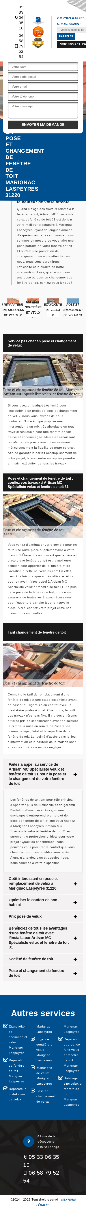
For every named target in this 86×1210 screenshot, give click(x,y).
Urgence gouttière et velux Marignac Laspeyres (45, 1049)
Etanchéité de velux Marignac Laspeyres (44, 1075)
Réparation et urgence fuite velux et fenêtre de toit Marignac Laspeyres (72, 1055)
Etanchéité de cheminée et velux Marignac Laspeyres (18, 1040)
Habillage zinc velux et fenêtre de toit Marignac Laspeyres (73, 1091)
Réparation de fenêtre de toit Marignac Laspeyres (17, 1070)
